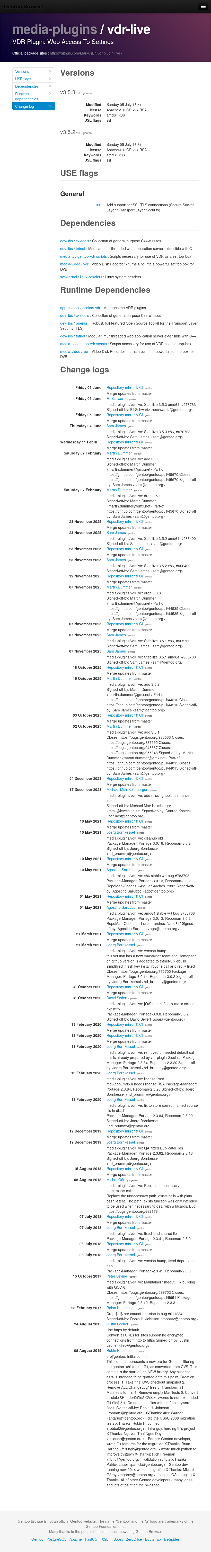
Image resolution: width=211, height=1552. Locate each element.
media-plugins (54, 28)
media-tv (67, 256)
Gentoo (37, 1539)
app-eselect (69, 307)
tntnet (80, 248)
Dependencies (27, 86)
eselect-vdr (91, 307)
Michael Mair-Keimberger (127, 789)
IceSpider (171, 1539)
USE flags (23, 78)
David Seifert (117, 997)
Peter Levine (117, 1276)
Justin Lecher (117, 1323)
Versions (22, 71)
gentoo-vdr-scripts (92, 256)
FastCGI (92, 1539)
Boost (118, 1539)
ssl (98, 204)
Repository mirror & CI (125, 387)
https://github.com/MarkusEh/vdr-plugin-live (85, 53)
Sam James (116, 425)
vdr (86, 263)
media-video (70, 263)
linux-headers (91, 276)
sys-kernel (68, 276)
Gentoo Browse (23, 6)
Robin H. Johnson (121, 1307)
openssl (82, 323)
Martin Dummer (119, 453)
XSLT (106, 1539)
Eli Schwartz (116, 398)
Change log (24, 106)
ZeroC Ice (134, 1539)
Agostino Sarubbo (121, 869)
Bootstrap (153, 1539)
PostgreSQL (56, 1539)
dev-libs (66, 240)
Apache (75, 1539)
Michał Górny (117, 1179)
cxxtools (82, 240)
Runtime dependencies (26, 96)
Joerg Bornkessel (121, 832)
